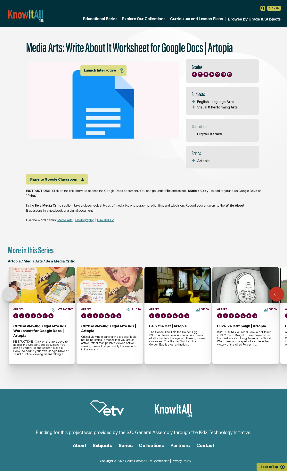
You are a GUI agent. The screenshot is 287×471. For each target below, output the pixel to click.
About (79, 445)
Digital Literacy (209, 134)
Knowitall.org (25, 16)
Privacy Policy (181, 461)
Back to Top (269, 467)
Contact (205, 445)
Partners (180, 445)
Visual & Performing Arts (217, 107)
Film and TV (105, 220)
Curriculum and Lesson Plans (196, 18)
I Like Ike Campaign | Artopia (241, 326)
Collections (151, 445)
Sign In (274, 8)
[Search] (262, 8)
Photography (84, 220)
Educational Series (100, 18)
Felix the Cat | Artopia (168, 326)
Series (126, 445)
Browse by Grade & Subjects (254, 19)
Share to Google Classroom (53, 179)
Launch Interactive (100, 70)
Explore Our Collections (143, 18)
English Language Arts (215, 102)
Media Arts (65, 220)
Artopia (203, 161)
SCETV (109, 408)
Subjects (102, 445)
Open (194, 102)
